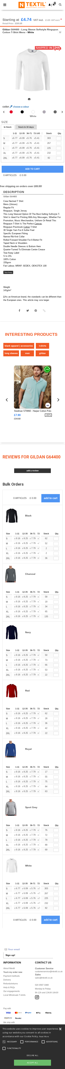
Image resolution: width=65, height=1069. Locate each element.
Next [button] (60, 72)
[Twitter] (27, 310)
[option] (32, 70)
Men (27, 353)
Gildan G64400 (10, 196)
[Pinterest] (35, 310)
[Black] (22, 112)
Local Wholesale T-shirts (14, 995)
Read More (44, 1036)
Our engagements (11, 991)
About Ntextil (9, 968)
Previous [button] (7, 72)
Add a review (32, 471)
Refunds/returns (10, 983)
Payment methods (11, 976)
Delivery (7, 980)
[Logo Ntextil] (32, 4)
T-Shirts (42, 346)
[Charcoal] (55, 112)
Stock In (26, 127)
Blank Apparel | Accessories (19, 346)
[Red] (11, 112)
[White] (33, 112)
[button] (49, 4)
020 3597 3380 (42, 985)
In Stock (8, 127)
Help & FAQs (9, 987)
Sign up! (10, 955)
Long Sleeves (11, 353)
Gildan (6, 29)
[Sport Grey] (44, 112)
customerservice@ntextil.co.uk (48, 971)
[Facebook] (19, 310)
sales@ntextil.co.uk (43, 978)
